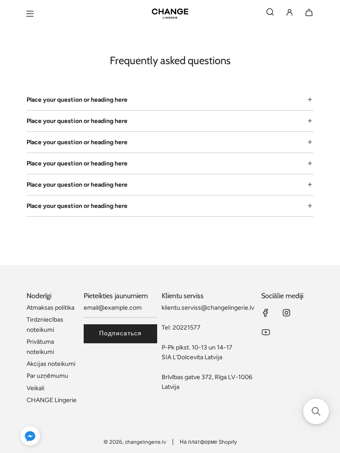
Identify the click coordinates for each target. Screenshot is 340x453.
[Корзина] (309, 14)
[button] (30, 437)
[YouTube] (265, 332)
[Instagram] (286, 312)
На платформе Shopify (208, 442)
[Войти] (289, 14)
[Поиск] (270, 14)
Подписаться (120, 333)
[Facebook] (265, 312)
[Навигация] (29, 13)
